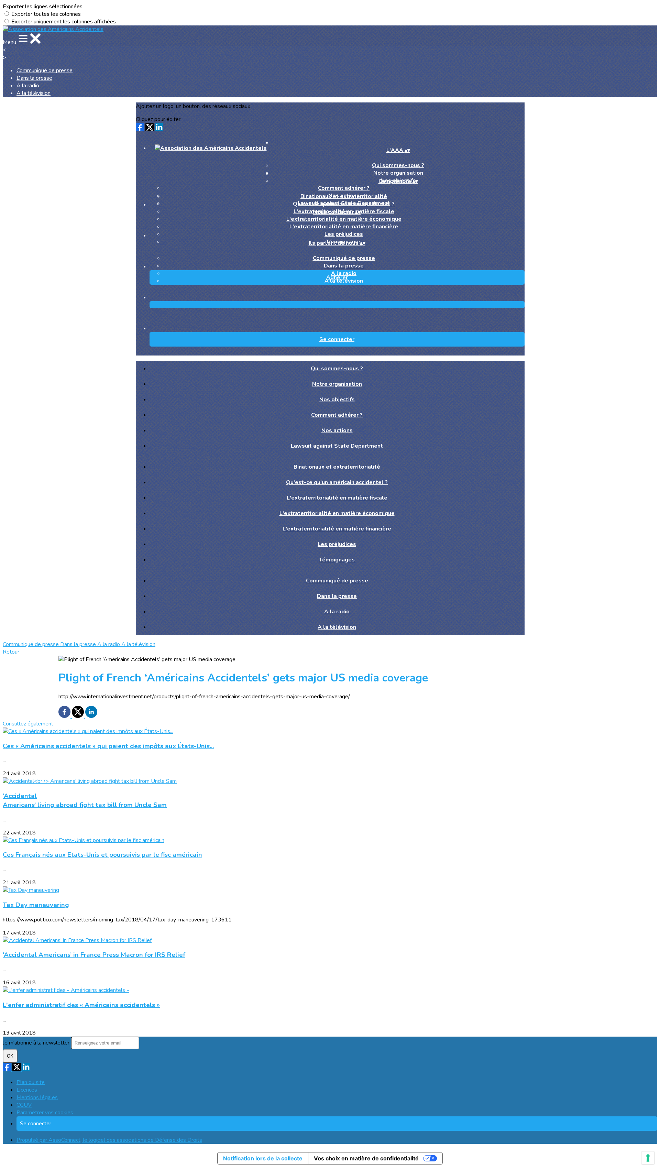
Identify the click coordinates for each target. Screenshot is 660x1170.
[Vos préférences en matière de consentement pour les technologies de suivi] (647, 1157)
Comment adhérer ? (344, 188)
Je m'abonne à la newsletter (37, 1043)
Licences (26, 1090)
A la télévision (33, 93)
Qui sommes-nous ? (398, 165)
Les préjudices (343, 234)
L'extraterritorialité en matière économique (344, 219)
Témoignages (337, 560)
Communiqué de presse (44, 70)
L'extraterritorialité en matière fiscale (337, 498)
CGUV (24, 1105)
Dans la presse (34, 78)
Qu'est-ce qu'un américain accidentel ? (344, 204)
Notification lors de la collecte (262, 1158)
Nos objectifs (337, 399)
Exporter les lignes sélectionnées (42, 6)
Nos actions (337, 430)
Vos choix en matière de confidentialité (366, 1158)
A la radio (27, 85)
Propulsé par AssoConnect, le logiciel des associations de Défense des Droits (109, 1140)
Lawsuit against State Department (337, 446)
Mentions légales (37, 1097)
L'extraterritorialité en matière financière (343, 226)
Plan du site (30, 1082)
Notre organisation (337, 384)
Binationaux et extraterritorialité (343, 196)
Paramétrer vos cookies (44, 1112)
